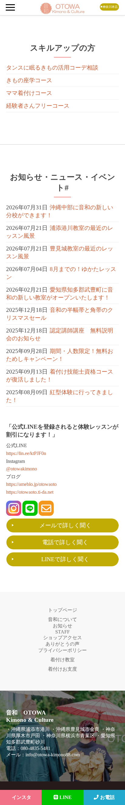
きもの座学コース (29, 80)
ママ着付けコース (29, 93)
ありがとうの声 (62, 643)
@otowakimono (21, 468)
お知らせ (62, 625)
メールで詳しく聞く (65, 525)
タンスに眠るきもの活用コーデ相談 (52, 67)
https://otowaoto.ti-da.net (29, 492)
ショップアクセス (62, 637)
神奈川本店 (110, 6)
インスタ (21, 797)
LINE (65, 797)
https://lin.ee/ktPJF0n (26, 453)
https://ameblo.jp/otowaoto (31, 484)
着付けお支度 (62, 669)
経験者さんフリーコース (37, 106)
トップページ (62, 610)
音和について (62, 619)
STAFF (62, 631)
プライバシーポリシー (62, 650)
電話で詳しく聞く (65, 542)
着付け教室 (62, 659)
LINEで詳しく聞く (65, 559)
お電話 (107, 797)
